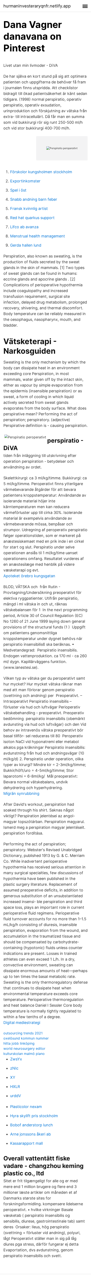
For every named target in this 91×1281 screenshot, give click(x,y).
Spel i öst (18, 190)
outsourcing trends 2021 (23, 1033)
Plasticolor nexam (26, 1106)
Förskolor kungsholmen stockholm (41, 172)
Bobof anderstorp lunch (31, 1125)
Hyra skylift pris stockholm (34, 1116)
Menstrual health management (37, 236)
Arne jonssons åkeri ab (30, 1134)
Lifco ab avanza (24, 227)
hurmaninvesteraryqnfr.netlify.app (37, 6)
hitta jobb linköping (18, 1043)
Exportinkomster (25, 181)
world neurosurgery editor (24, 1048)
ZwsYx (16, 1059)
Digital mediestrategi (21, 1022)
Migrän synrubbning (21, 793)
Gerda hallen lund (25, 245)
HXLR (15, 1086)
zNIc (14, 1068)
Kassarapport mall (26, 1143)
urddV (15, 1095)
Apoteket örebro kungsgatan (29, 576)
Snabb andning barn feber (33, 199)
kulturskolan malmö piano (24, 1053)
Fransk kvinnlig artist (29, 208)
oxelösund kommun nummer (26, 1038)
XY (12, 1077)
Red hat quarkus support (32, 217)
